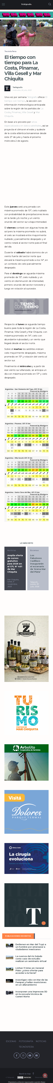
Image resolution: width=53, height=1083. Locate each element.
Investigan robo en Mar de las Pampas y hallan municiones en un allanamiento (31, 982)
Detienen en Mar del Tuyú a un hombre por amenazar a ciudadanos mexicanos (30, 947)
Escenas (34, 550)
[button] (26, 33)
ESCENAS (11, 1041)
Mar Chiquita (13, 579)
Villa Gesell (27, 112)
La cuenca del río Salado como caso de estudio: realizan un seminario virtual (30, 959)
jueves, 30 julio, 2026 (34, 585)
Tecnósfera (10, 51)
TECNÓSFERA (26, 1047)
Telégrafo (18, 87)
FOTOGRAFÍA (26, 1041)
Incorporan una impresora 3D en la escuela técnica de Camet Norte (31, 994)
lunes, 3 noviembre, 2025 (12, 584)
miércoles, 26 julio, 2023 (22, 90)
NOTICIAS (41, 1041)
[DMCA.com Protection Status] (24, 1077)
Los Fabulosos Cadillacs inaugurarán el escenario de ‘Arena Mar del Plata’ (38, 563)
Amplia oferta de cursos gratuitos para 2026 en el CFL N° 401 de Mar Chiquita (15, 563)
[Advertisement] (26, 173)
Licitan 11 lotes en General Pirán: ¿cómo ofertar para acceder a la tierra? (29, 970)
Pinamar (16, 112)
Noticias (11, 550)
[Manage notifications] (45, 1075)
